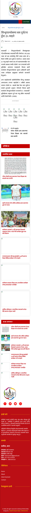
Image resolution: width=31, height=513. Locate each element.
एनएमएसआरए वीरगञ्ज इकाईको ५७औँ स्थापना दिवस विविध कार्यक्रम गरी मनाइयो (14, 257)
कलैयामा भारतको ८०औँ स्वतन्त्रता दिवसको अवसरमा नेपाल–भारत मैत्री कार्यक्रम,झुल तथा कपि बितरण (14, 232)
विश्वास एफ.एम (7, 41)
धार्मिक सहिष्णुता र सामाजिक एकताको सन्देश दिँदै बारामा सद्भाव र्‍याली (14, 310)
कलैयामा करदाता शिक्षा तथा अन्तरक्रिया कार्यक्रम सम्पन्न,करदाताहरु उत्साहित (15, 284)
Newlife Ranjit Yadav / (15, 511)
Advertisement (5, 477)
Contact (3, 480)
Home (3, 471)
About (3, 474)
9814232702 (24, 511)
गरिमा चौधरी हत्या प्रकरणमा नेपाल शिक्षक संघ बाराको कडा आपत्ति (14, 177)
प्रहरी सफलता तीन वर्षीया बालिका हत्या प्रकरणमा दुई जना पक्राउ (15, 204)
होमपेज (3, 28)
